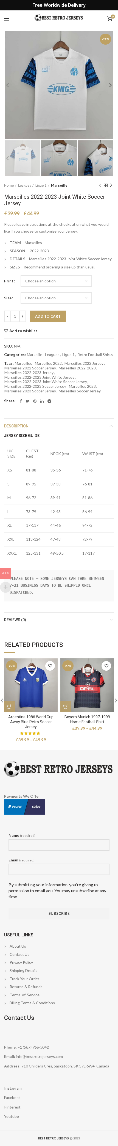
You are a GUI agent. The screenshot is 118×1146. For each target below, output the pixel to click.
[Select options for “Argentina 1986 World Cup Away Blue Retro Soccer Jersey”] (9, 706)
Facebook (12, 1097)
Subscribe (59, 913)
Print (8, 281)
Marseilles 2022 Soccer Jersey (30, 368)
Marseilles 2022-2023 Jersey (29, 373)
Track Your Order (24, 978)
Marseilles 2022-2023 (77, 368)
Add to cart (48, 316)
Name (22, 835)
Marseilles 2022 (48, 363)
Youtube (11, 1116)
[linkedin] (42, 401)
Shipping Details (23, 970)
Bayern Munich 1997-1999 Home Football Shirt (87, 719)
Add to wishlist (23, 331)
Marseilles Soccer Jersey (80, 391)
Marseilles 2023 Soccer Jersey (30, 391)
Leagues (24, 185)
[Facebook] (21, 401)
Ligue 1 (41, 185)
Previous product (100, 185)
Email (22, 860)
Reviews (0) (15, 620)
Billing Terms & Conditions (32, 1002)
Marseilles (23, 363)
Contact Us (19, 954)
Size (8, 298)
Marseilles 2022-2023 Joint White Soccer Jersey (45, 382)
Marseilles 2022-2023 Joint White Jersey (39, 377)
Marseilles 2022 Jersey (83, 363)
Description (16, 426)
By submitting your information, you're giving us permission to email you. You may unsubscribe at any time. (57, 890)
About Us (18, 946)
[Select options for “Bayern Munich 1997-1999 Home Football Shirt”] (65, 706)
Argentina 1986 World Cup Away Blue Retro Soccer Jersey (31, 722)
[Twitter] (27, 401)
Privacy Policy (21, 962)
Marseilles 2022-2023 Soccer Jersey (35, 386)
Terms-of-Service (25, 994)
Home (9, 185)
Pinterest (12, 1107)
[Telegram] (49, 401)
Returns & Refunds (26, 986)
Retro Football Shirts (95, 354)
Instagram (13, 1088)
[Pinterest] (34, 401)
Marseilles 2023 (82, 386)
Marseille (59, 185)
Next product (111, 185)
